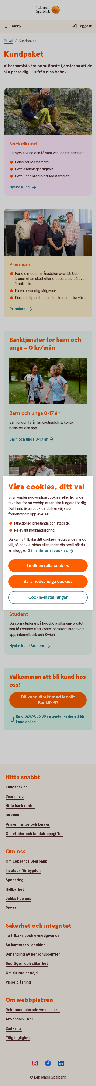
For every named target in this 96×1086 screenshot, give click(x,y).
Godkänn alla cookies (48, 565)
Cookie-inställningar (48, 597)
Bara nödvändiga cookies (48, 581)
